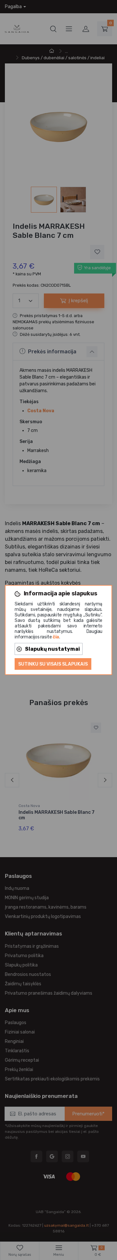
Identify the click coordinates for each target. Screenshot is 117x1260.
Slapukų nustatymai (52, 649)
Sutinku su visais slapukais (53, 664)
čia (56, 637)
